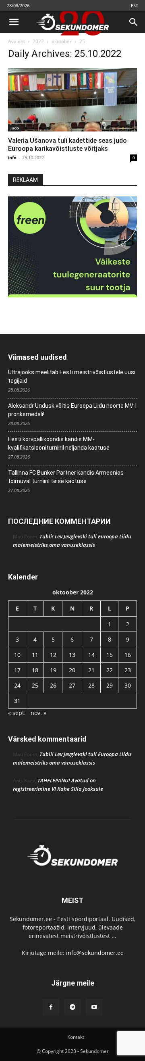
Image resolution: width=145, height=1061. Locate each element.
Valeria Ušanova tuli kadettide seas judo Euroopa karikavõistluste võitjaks (67, 144)
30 (127, 685)
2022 (38, 41)
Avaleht (16, 41)
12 (53, 655)
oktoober (62, 41)
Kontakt (75, 1037)
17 (17, 670)
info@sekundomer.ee (95, 953)
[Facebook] (51, 1007)
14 (91, 655)
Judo (14, 128)
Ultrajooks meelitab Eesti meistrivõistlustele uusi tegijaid (71, 376)
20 (72, 670)
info (12, 157)
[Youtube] (94, 1007)
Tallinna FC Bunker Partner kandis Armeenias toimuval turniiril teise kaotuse (66, 476)
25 (35, 685)
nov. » (38, 713)
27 (72, 685)
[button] (14, 22)
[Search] (133, 22)
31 (17, 701)
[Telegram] (72, 1007)
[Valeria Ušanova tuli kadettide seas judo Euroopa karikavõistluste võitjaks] (72, 99)
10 (17, 655)
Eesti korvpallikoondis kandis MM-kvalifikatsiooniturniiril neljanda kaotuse (59, 443)
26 (53, 685)
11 (35, 655)
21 (91, 670)
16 (127, 655)
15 (109, 655)
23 (127, 670)
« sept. (17, 713)
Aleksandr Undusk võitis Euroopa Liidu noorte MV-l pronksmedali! (72, 409)
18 (35, 670)
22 (109, 670)
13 (72, 655)
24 (17, 685)
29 (109, 685)
